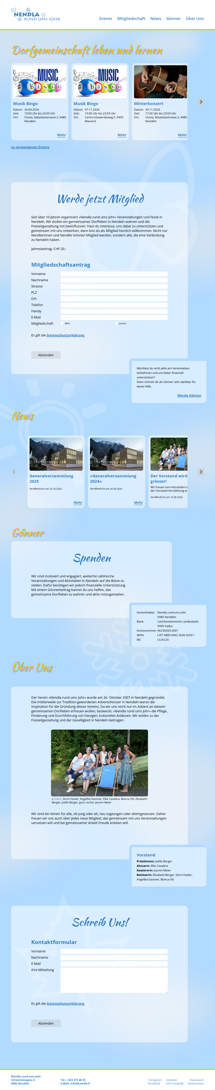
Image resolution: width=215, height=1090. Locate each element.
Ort (33, 298)
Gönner (173, 18)
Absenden (46, 355)
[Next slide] (201, 101)
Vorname (38, 273)
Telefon (37, 305)
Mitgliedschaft (131, 18)
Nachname (39, 280)
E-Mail (36, 317)
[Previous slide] (14, 471)
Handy (36, 311)
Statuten (171, 1080)
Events (105, 18)
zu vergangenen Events (30, 147)
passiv (122, 323)
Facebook (154, 1083)
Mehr (61, 135)
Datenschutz (196, 1083)
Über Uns (195, 18)
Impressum (196, 1080)
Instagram (155, 1080)
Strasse (37, 286)
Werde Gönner (189, 395)
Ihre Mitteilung (42, 970)
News (155, 18)
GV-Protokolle (175, 1083)
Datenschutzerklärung (65, 335)
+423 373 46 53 (76, 1080)
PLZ (34, 292)
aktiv (67, 323)
